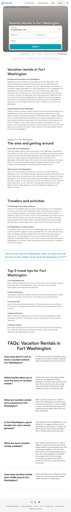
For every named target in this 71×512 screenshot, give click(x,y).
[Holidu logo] (10, 3)
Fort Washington (62, 54)
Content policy (59, 506)
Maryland (39, 54)
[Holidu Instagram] (31, 502)
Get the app (30, 3)
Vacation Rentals (25, 54)
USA (33, 54)
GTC (41, 506)
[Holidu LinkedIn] (35, 502)
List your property (42, 3)
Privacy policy (49, 506)
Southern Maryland (49, 54)
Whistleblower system (35, 509)
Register (60, 3)
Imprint (36, 506)
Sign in (53, 3)
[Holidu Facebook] (39, 502)
